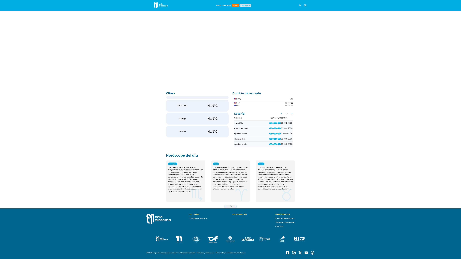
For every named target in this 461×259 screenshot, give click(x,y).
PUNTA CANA (197, 106)
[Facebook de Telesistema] (288, 253)
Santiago (197, 119)
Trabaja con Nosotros (198, 218)
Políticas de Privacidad (186, 253)
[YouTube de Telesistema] (306, 253)
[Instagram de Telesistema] (294, 253)
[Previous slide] (282, 114)
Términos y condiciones (285, 222)
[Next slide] (292, 114)
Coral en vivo (245, 5)
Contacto (226, 5)
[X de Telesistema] (300, 253)
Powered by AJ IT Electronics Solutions (231, 253)
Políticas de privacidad (284, 218)
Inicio (218, 5)
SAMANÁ (197, 131)
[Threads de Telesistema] (313, 253)
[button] (300, 5)
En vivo (235, 5)
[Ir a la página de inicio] (166, 220)
